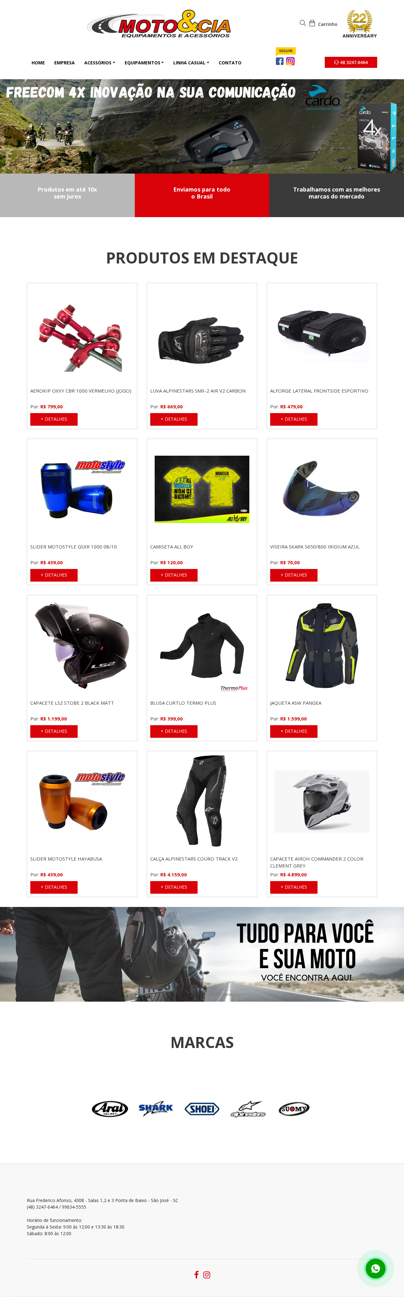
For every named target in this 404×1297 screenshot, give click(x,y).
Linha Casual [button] (189, 63)
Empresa (64, 63)
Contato (230, 63)
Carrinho (327, 24)
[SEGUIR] (280, 61)
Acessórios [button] (97, 63)
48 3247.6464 (353, 62)
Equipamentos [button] (142, 63)
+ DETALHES (54, 419)
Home (38, 63)
